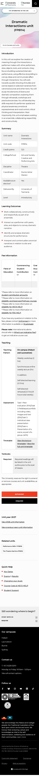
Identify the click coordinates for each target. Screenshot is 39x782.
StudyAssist (28, 324)
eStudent (19, 494)
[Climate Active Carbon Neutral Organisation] (26, 697)
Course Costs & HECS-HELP (16, 586)
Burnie (4, 646)
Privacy (4, 763)
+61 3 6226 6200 (9, 666)
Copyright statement (10, 758)
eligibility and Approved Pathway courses (19, 301)
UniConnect (23, 321)
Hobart (4, 638)
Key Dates (8, 572)
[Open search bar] (35, 3)
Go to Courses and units (11, 45)
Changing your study (13, 581)
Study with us (7, 617)
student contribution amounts (15, 295)
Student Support (11, 590)
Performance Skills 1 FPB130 (12, 546)
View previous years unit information (17, 527)
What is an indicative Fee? (25, 332)
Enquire (19, 501)
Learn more (21, 737)
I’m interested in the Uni (19, 10)
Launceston (7, 642)
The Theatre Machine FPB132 (13, 551)
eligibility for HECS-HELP (12, 307)
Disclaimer (27, 758)
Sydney (5, 650)
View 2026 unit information (13, 522)
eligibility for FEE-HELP (11, 313)
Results (15, 576)
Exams (7, 576)
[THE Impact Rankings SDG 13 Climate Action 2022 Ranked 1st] (11, 697)
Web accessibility (19, 763)
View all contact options (11, 673)
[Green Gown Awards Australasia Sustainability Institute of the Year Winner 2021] (7, 705)
